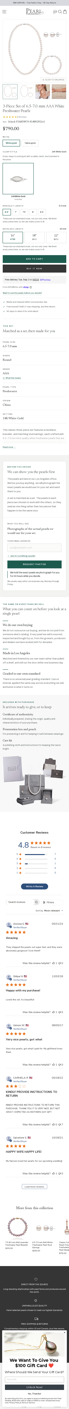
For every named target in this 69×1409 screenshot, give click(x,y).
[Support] (55, 11)
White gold (11, 143)
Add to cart (34, 259)
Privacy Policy (14, 1403)
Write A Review (34, 886)
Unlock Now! (34, 1387)
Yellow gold (30, 143)
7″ (16, 212)
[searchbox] (19, 902)
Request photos (34, 564)
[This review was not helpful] (59, 1124)
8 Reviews (21, 117)
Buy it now (35, 269)
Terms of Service (28, 1403)
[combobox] (49, 910)
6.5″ (7, 212)
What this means (13, 378)
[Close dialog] (64, 1332)
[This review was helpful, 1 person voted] (53, 963)
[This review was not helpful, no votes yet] (59, 963)
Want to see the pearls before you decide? (22, 293)
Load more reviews (34, 1186)
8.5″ (42, 212)
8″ (33, 212)
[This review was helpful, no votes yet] (53, 1124)
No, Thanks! (34, 1394)
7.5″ (24, 212)
